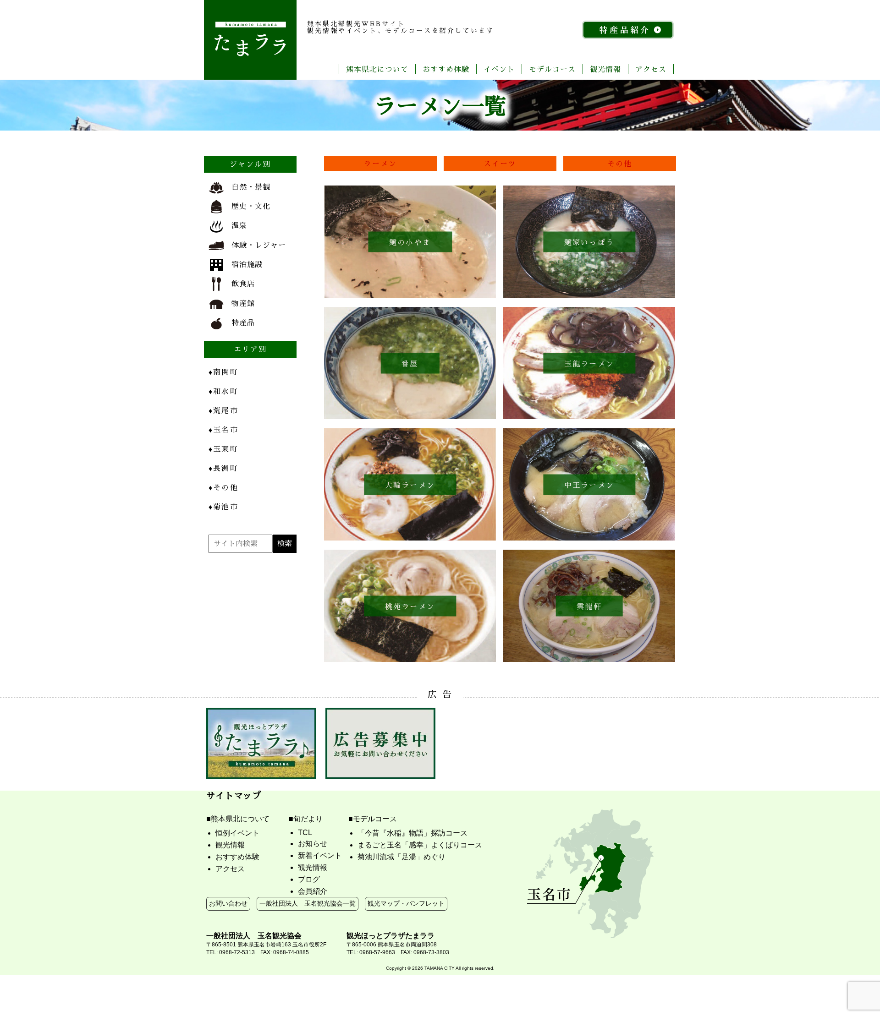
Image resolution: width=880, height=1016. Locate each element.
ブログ (309, 879)
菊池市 (223, 506)
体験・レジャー (258, 245)
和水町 (223, 391)
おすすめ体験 (446, 69)
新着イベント (320, 855)
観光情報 (605, 69)
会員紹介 (312, 891)
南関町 (223, 372)
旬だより (308, 819)
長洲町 (223, 468)
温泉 (239, 225)
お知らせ (312, 843)
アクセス (650, 69)
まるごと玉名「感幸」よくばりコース (420, 845)
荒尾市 (223, 410)
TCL (305, 832)
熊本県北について (377, 69)
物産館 (243, 303)
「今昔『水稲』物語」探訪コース (413, 833)
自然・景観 (250, 186)
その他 (619, 163)
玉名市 (223, 429)
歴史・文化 (250, 206)
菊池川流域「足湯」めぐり (402, 857)
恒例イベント (237, 833)
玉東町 (223, 448)
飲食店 (243, 283)
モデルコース (552, 69)
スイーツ (500, 163)
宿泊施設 (247, 264)
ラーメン (380, 163)
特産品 (243, 322)
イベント (499, 69)
